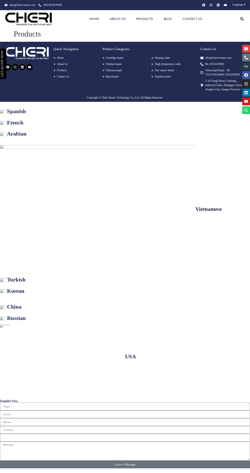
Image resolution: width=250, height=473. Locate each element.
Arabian (17, 134)
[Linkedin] (218, 5)
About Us (117, 18)
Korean (15, 291)
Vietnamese (208, 209)
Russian (16, 318)
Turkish (16, 280)
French (15, 123)
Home (94, 18)
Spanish (16, 111)
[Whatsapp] (246, 110)
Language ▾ (238, 4)
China (14, 307)
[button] (242, 19)
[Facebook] (204, 5)
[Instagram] (211, 5)
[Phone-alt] (246, 57)
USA (130, 356)
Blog (168, 18)
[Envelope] (246, 49)
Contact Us (192, 18)
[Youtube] (225, 5)
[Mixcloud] (246, 66)
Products (144, 18)
